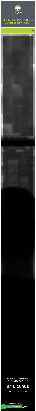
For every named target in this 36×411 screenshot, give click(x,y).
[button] (33, 30)
